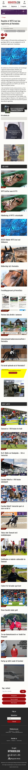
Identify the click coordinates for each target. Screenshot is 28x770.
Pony (3, 630)
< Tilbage (3, 17)
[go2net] (14, 755)
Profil (3, 582)
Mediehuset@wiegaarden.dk (17, 732)
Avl (2, 38)
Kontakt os (13, 740)
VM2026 (3, 424)
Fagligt (3, 187)
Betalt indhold (4, 310)
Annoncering (19, 740)
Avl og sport (4, 335)
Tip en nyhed (14, 699)
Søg (23, 691)
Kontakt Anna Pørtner (13, 372)
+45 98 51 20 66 (8, 732)
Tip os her (8, 740)
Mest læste (14, 703)
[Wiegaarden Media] (14, 758)
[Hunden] (14, 751)
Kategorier (14, 695)
